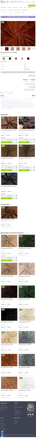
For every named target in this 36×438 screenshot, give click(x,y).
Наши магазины (3, 428)
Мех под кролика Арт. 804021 (7, 321)
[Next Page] (33, 48)
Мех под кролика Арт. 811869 (7, 276)
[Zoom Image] (18, 33)
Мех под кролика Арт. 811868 (24, 390)
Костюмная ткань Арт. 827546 (25, 158)
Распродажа (3, 423)
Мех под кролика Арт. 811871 (24, 299)
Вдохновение (3, 430)
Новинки (2, 427)
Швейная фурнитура (4, 407)
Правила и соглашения (18, 407)
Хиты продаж (3, 425)
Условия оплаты (17, 414)
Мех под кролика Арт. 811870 (7, 367)
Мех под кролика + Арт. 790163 (25, 344)
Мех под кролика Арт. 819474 (7, 344)
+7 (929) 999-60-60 (32, 3)
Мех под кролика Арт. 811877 (24, 276)
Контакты (16, 405)
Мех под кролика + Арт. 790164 (25, 248)
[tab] (3, 61)
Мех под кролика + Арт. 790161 (7, 390)
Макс (15, 423)
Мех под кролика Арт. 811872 (24, 367)
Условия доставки (17, 412)
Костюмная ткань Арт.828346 (7, 158)
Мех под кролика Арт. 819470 (7, 299)
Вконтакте (16, 420)
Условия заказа (17, 410)
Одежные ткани (3, 405)
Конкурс (2, 420)
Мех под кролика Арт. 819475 (24, 321)
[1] (6, 49)
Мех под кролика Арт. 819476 (7, 248)
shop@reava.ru (30, 416)
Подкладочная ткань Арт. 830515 (7, 219)
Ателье (2, 410)
